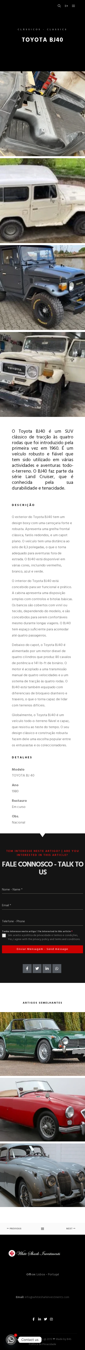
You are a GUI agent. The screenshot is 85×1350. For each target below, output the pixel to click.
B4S (69, 1339)
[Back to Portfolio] (42, 1229)
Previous (15, 1229)
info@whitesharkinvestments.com (47, 1297)
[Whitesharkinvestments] (27, 6)
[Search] (59, 5)
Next (69, 1229)
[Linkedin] (39, 1319)
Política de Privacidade (42, 1344)
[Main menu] (73, 5)
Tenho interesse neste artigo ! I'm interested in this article (37, 932)
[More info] (66, 5)
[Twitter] (45, 1319)
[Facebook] (33, 1319)
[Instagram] (51, 1319)
